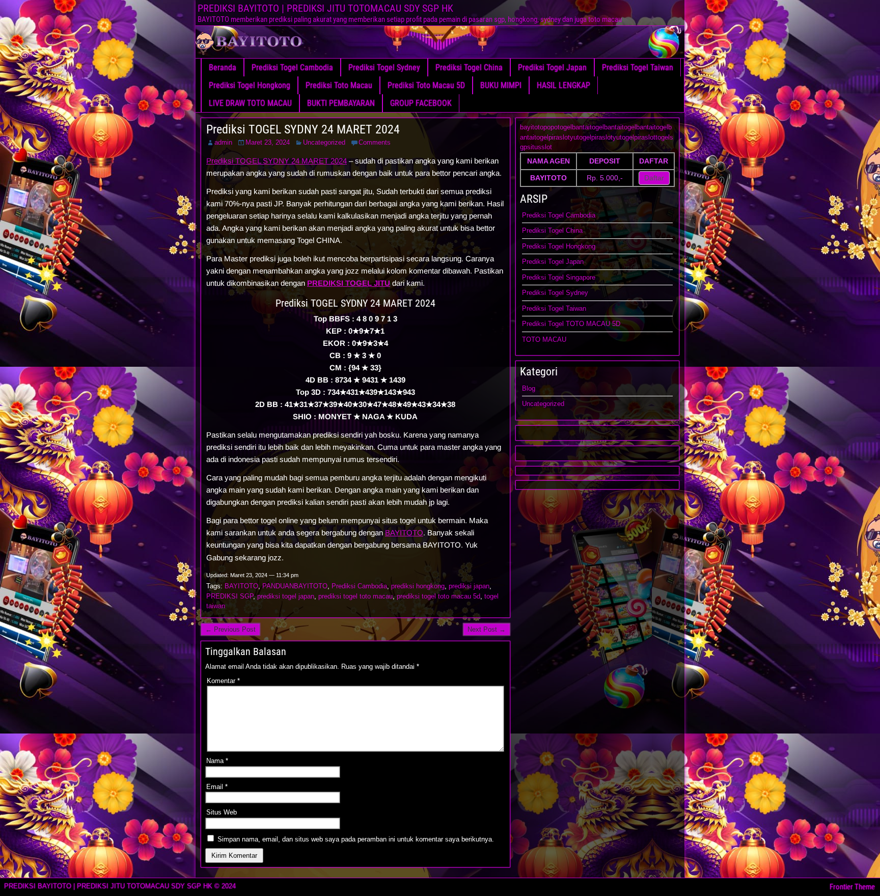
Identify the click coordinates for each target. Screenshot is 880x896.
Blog (528, 388)
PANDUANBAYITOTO (294, 586)
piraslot (559, 137)
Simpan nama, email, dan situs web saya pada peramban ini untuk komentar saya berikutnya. (355, 839)
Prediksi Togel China (469, 67)
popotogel (557, 127)
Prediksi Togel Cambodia (292, 67)
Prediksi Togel (544, 246)
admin (223, 142)
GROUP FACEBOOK (421, 103)
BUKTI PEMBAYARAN (341, 103)
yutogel (580, 137)
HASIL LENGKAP (563, 85)
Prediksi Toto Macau (339, 85)
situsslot (539, 147)
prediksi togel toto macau (355, 596)
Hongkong (580, 246)
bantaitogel (588, 127)
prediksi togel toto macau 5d (438, 596)
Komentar (223, 681)
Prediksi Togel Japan (552, 67)
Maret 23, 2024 (267, 142)
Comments (375, 142)
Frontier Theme (852, 886)
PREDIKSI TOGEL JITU (348, 283)
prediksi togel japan (285, 596)
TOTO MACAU (544, 339)
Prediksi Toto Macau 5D (426, 85)
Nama (217, 761)
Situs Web (221, 812)
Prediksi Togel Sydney (384, 67)
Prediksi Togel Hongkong (249, 85)
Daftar (654, 178)
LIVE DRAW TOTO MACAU (250, 103)
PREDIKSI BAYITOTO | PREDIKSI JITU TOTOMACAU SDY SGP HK (325, 8)
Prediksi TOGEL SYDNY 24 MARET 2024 (303, 129)
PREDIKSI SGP (229, 596)
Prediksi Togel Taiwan (637, 67)
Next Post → (487, 629)
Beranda (222, 67)
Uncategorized (324, 142)
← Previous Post (230, 629)
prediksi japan (469, 586)
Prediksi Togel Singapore (558, 277)
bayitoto (531, 127)
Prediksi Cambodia (359, 586)
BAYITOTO (404, 532)
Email (217, 787)
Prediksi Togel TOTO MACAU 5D (571, 324)
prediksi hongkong (418, 586)
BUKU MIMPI (500, 85)
